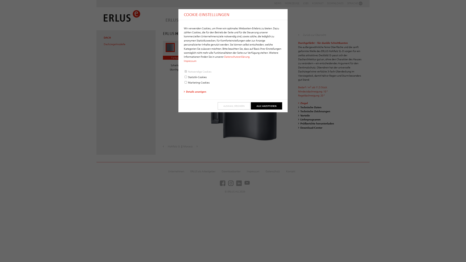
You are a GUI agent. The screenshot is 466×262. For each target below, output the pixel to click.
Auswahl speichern (234, 105)
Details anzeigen (196, 91)
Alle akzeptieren (266, 105)
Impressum (190, 61)
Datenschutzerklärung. (237, 56)
